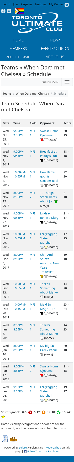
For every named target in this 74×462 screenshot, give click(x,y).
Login (6, 4)
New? (55, 40)
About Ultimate (18, 57)
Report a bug (53, 447)
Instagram (9, 11)
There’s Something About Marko (49, 288)
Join (15, 4)
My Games (56, 4)
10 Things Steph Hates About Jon (48, 197)
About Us (55, 56)
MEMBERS (18, 48)
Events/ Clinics (55, 48)
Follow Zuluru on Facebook (43, 451)
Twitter (66, 5)
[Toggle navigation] (67, 82)
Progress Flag (19, 11)
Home (18, 40)
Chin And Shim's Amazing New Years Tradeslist (49, 263)
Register (26, 4)
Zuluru (23, 447)
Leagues (40, 4)
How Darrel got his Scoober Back (49, 176)
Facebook (3, 11)
